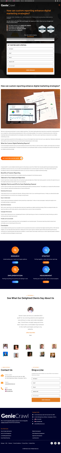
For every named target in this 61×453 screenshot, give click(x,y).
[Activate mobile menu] (59, 5)
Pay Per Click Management (6, 433)
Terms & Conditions (17, 443)
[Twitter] (59, 0)
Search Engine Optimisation (6, 431)
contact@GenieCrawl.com (10, 383)
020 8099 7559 (39, 421)
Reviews (10, 443)
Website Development (36, 431)
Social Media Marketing (5, 437)
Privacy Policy (25, 443)
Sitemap (2, 443)
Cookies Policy (32, 443)
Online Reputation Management (38, 433)
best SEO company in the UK (13, 420)
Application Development (37, 435)
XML (6, 443)
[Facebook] (55, 0)
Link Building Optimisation (6, 435)
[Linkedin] (57, 0)
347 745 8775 (38, 419)
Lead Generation (35, 437)
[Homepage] (8, 6)
